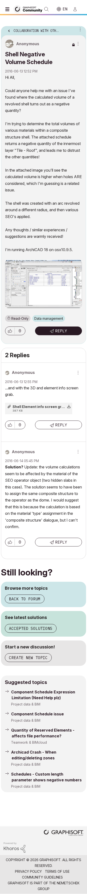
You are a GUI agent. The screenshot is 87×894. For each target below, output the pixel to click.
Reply (61, 330)
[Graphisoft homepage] (63, 833)
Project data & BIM (25, 704)
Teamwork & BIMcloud (29, 742)
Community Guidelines (42, 877)
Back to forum (24, 598)
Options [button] (79, 29)
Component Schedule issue (37, 714)
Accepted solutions (30, 628)
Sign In (77, 9)
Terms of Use (57, 871)
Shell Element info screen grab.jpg (42, 407)
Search (46, 9)
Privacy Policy (28, 871)
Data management (48, 318)
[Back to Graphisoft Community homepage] (29, 9)
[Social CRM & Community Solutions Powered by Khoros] (14, 847)
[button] (9, 331)
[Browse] (8, 9)
